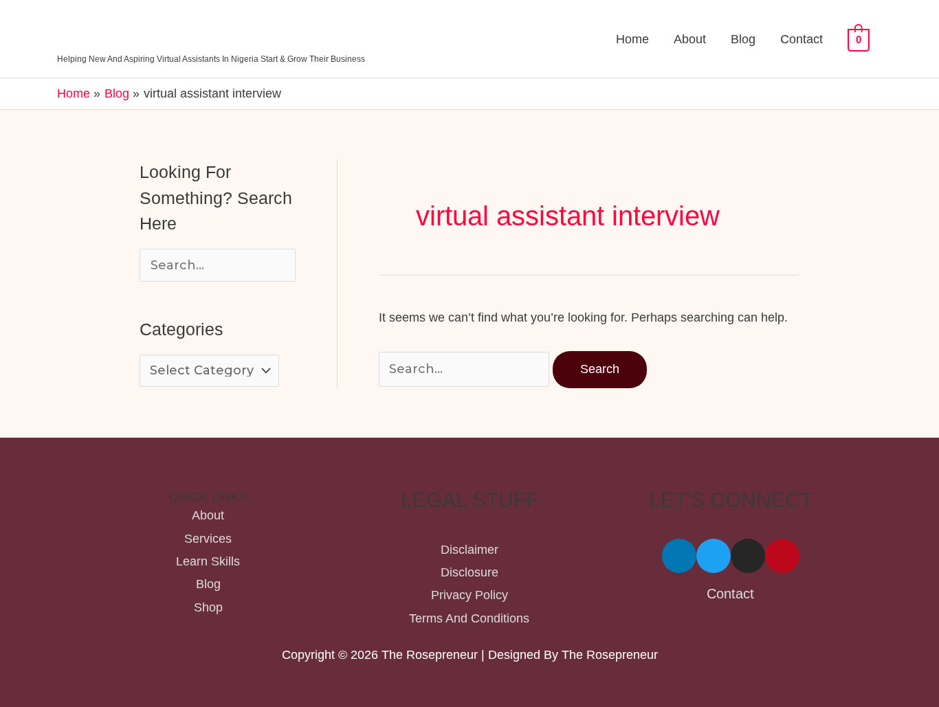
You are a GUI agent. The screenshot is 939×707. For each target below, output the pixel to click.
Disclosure (469, 572)
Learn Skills (208, 561)
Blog (743, 39)
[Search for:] (466, 369)
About (690, 39)
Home (632, 39)
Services (208, 539)
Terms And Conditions (469, 618)
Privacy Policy (469, 595)
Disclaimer (469, 550)
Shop (208, 607)
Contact (801, 39)
